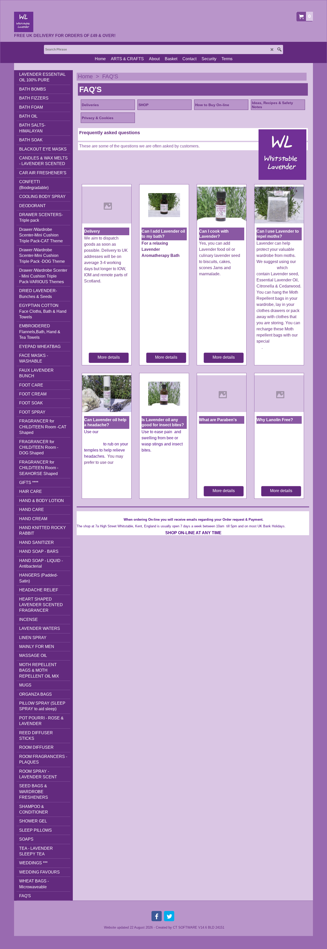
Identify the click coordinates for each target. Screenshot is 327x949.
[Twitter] (169, 916)
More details (109, 357)
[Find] (279, 49)
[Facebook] (156, 916)
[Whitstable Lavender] (64, 22)
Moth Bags (266, 268)
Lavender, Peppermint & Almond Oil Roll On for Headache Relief (106, 474)
